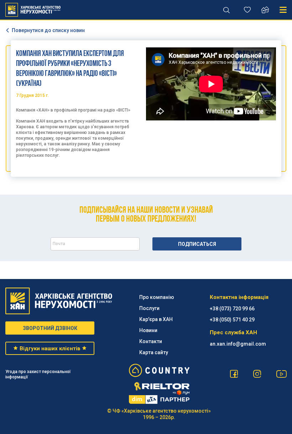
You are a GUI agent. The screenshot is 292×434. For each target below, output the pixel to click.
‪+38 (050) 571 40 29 (232, 319)
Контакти (150, 341)
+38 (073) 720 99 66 (232, 308)
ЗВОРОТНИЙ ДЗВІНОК (50, 328)
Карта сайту (153, 352)
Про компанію (156, 297)
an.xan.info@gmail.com (238, 344)
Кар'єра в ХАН (156, 319)
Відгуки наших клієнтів (50, 348)
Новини (148, 330)
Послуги (149, 308)
